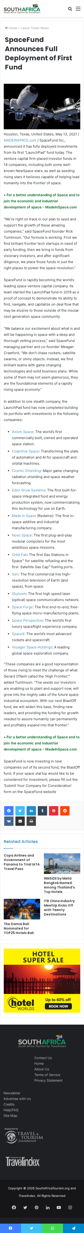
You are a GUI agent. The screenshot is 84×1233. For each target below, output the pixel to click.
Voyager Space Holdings (32, 647)
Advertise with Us (17, 1099)
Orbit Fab (19, 554)
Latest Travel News (35, 28)
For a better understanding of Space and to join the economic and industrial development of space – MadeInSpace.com (42, 201)
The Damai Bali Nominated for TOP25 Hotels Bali (19, 928)
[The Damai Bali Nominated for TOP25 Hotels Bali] (22, 909)
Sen (15, 574)
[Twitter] (20, 811)
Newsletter (12, 1093)
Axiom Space (22, 431)
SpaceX (18, 634)
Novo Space (22, 535)
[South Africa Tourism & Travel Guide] (22, 8)
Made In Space (24, 515)
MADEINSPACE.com (20, 140)
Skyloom (19, 593)
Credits (9, 1104)
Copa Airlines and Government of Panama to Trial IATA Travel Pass (22, 862)
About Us (41, 1069)
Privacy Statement (48, 1080)
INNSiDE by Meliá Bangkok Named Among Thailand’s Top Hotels (59, 885)
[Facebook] (9, 811)
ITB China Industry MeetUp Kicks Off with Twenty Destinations (59, 908)
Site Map (10, 1116)
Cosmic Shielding (26, 470)
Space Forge (22, 607)
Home (12, 28)
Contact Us (43, 1058)
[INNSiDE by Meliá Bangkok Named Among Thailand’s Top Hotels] (62, 863)
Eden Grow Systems (28, 490)
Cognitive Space (25, 451)
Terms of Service (47, 1075)
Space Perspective (27, 620)
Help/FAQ (11, 1110)
